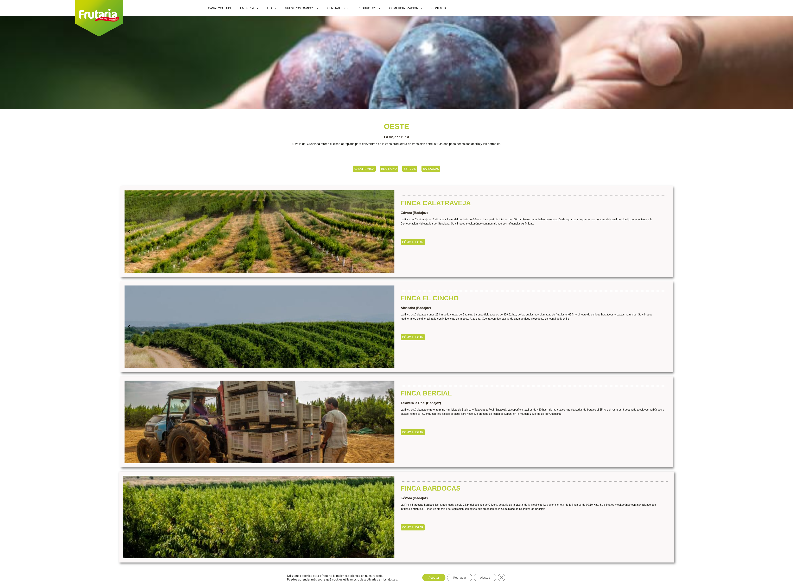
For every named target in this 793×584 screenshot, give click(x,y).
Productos (367, 8)
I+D (269, 8)
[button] (129, 231)
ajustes (392, 579)
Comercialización (403, 8)
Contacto (439, 8)
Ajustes (485, 577)
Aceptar (434, 577)
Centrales (335, 8)
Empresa (247, 8)
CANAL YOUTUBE (220, 8)
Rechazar (459, 577)
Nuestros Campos (299, 8)
